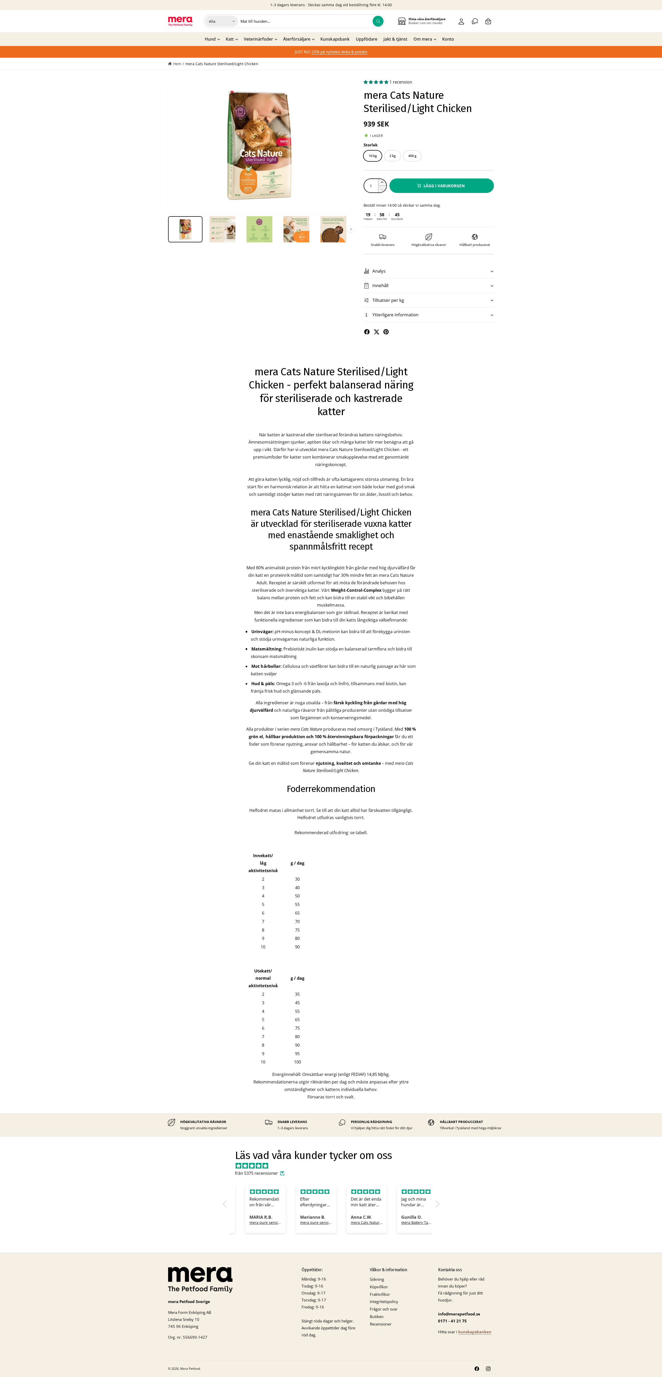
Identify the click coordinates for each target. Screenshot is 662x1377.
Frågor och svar (383, 1309)
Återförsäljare (296, 39)
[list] (331, 1125)
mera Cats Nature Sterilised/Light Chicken (221, 63)
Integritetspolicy (384, 1301)
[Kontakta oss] (475, 21)
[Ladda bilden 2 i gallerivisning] (222, 229)
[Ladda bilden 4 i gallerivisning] (296, 229)
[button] (488, 21)
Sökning (377, 1279)
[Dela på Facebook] (367, 331)
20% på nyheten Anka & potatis (339, 51)
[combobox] (312, 21)
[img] (333, 1166)
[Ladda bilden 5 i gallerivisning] (333, 229)
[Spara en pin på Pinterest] (386, 331)
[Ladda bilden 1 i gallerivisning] (185, 229)
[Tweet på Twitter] (376, 331)
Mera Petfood (190, 1369)
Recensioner (381, 1324)
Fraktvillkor (380, 1294)
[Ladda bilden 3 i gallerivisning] (259, 229)
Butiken (376, 1316)
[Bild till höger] (350, 229)
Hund (210, 39)
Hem (177, 63)
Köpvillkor (379, 1286)
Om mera (422, 39)
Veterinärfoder (258, 39)
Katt (230, 39)
